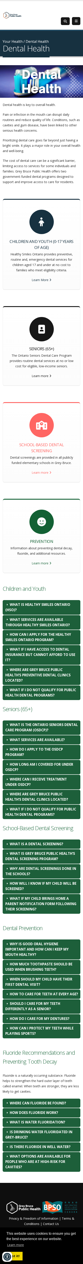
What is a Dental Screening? (36, 844)
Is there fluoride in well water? (40, 1147)
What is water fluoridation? (37, 1122)
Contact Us (51, 1224)
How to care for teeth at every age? (44, 994)
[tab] (41, 607)
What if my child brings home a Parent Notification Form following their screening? (40, 904)
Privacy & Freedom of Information (33, 1218)
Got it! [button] (14, 1256)
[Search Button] (65, 21)
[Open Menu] (76, 21)
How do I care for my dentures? (39, 1018)
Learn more (40, 376)
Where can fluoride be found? (38, 1103)
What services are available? (37, 740)
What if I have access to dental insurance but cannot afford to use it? (40, 654)
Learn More (40, 280)
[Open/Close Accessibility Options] (7, 1257)
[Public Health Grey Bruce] (12, 15)
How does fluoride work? (34, 1112)
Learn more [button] (15, 1245)
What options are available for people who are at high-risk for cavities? (38, 1161)
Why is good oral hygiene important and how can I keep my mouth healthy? (37, 949)
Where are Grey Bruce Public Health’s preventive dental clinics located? (38, 675)
